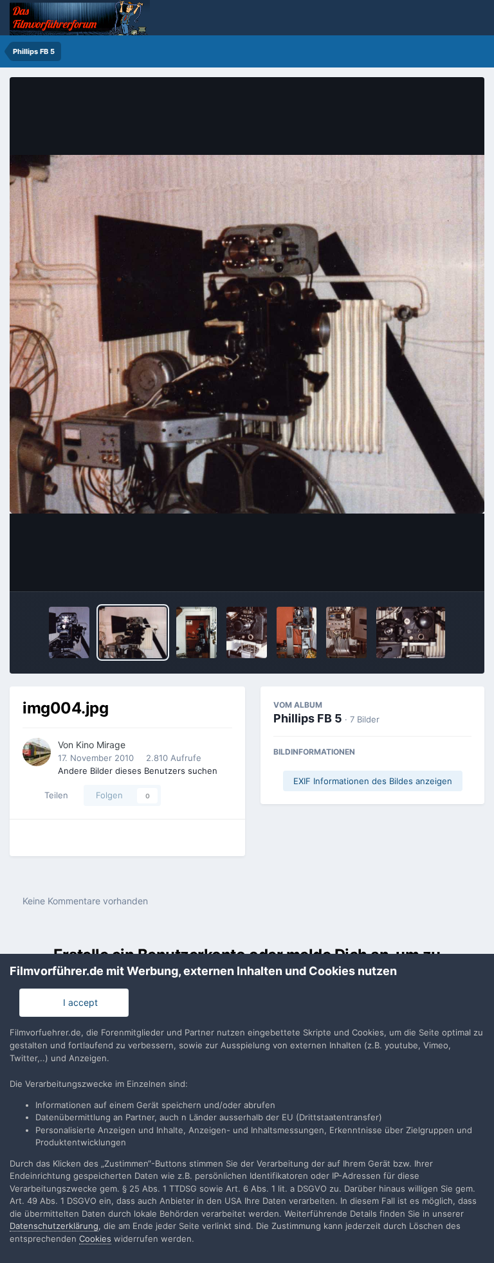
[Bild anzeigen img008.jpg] (246, 632)
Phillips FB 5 (307, 718)
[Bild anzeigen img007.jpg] (297, 632)
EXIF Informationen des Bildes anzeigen (372, 781)
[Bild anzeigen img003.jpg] (410, 632)
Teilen (53, 795)
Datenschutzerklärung (54, 1226)
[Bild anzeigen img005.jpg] (346, 632)
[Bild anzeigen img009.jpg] (196, 632)
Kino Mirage (100, 744)
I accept (78, 1002)
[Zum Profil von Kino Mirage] (37, 752)
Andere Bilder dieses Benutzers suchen (137, 771)
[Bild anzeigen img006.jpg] (69, 632)
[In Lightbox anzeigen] (247, 334)
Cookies (95, 1238)
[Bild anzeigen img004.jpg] (133, 632)
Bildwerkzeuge (424, 568)
